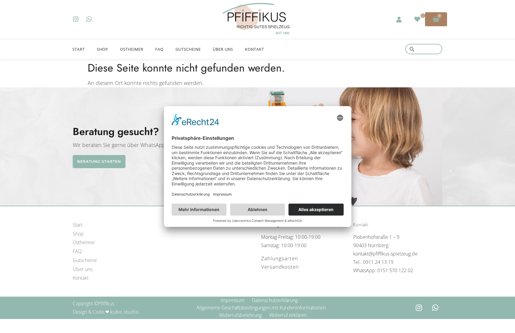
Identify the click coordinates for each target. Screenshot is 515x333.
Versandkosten (280, 266)
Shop (102, 49)
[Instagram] (76, 19)
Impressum (232, 300)
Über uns (223, 49)
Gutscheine (188, 49)
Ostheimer (131, 49)
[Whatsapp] (89, 19)
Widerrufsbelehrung (240, 315)
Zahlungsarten (279, 258)
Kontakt (254, 49)
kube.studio (124, 312)
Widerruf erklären (288, 315)
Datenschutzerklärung (275, 300)
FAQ (159, 49)
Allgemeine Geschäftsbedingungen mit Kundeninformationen (261, 307)
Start (78, 49)
